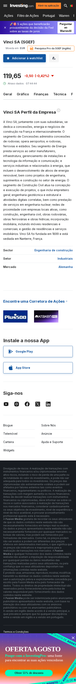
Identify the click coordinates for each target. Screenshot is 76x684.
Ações (8, 15)
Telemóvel (10, 433)
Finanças (41, 94)
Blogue (8, 425)
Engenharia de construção (53, 250)
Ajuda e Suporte (52, 442)
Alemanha (66, 267)
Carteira (8, 442)
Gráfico (23, 94)
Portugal (49, 15)
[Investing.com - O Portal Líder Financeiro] (21, 6)
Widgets (8, 450)
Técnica (59, 94)
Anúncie (46, 433)
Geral (7, 94)
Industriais (65, 258)
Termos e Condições (16, 631)
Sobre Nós (48, 425)
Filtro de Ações (28, 15)
